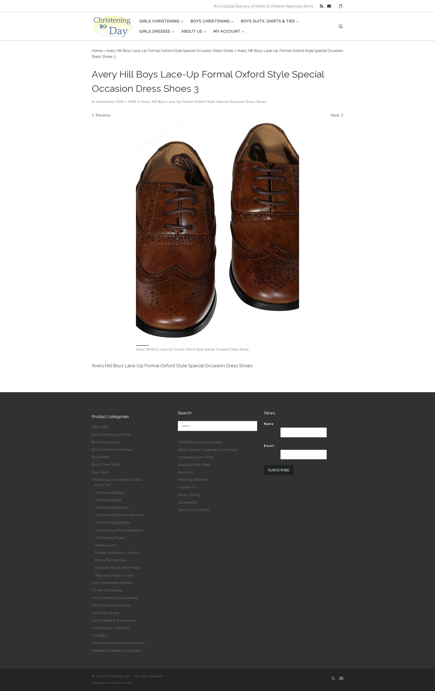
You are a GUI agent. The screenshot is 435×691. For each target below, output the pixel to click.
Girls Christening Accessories (115, 598)
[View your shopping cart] (340, 6)
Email (269, 446)
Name (269, 424)
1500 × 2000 (125, 101)
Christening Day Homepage (200, 442)
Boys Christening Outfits (111, 435)
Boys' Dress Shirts (106, 464)
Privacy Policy (189, 495)
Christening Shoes (109, 538)
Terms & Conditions (193, 510)
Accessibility (188, 502)
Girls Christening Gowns (111, 605)
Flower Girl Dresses (107, 590)
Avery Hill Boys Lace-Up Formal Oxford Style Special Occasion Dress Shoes (170, 51)
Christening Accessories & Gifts (117, 480)
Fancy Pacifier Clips (110, 560)
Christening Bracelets (112, 523)
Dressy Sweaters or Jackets (117, 553)
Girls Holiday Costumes (110, 628)
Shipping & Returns (193, 480)
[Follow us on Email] (329, 6)
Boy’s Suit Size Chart (194, 465)
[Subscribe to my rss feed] (321, 6)
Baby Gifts (100, 427)
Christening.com (117, 676)
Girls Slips (99, 635)
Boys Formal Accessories (112, 450)
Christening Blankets (111, 508)
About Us (185, 472)
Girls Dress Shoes (105, 613)
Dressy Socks (105, 545)
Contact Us (187, 487)
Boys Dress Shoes (106, 442)
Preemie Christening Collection (117, 651)
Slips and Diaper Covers (114, 575)
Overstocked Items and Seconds (118, 643)
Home (97, 51)
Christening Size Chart (196, 457)
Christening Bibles (109, 493)
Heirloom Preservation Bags (117, 568)
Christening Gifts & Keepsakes (119, 530)
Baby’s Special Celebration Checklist (207, 450)
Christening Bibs (108, 500)
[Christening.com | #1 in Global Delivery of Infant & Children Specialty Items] (112, 25)
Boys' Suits (100, 472)
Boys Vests (100, 457)
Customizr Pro (123, 682)
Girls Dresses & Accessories (113, 620)
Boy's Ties (103, 485)
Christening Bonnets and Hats (119, 515)
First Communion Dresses (112, 583)
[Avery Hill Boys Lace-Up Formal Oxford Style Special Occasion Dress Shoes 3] (217, 231)
